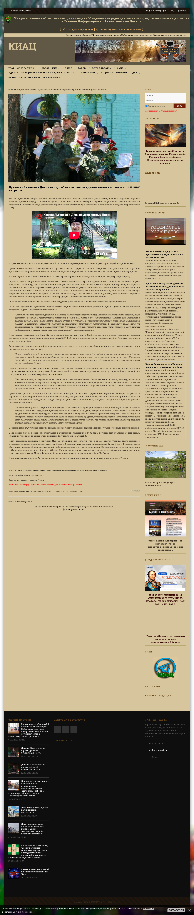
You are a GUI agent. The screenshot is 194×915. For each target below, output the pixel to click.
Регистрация (159, 10)
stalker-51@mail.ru (158, 750)
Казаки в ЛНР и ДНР (27, 491)
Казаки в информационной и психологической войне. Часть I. (35, 871)
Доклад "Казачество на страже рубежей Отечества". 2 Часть (33, 750)
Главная (12, 89)
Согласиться (176, 910)
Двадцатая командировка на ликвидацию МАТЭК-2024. (34, 810)
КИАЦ (22, 46)
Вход (147, 10)
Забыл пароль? (169, 110)
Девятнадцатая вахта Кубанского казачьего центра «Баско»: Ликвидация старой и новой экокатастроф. (32, 829)
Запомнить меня (156, 106)
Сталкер (65, 491)
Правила (181, 10)
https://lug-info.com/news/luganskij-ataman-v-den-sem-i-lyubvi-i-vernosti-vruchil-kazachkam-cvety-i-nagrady (62, 470)
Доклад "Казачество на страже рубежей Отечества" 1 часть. (33, 767)
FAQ (172, 10)
